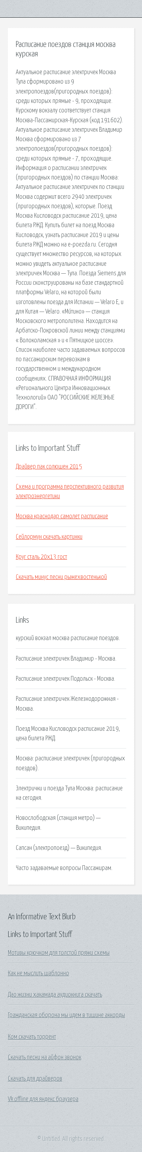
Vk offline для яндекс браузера (43, 1099)
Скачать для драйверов (35, 1078)
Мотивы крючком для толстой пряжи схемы (59, 953)
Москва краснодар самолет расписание (62, 516)
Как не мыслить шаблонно (38, 973)
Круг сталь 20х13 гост (41, 557)
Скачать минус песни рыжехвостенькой (61, 577)
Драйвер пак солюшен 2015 (49, 466)
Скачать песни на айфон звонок (44, 1057)
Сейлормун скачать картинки (49, 537)
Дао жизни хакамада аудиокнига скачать (55, 994)
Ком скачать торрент (32, 1037)
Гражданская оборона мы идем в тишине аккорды (66, 1015)
